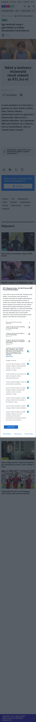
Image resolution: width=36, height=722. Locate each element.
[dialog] (18, 361)
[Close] (32, 288)
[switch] (28, 327)
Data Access (18, 434)
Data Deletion (7, 434)
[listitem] (18, 322)
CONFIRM (10, 427)
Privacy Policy (29, 434)
